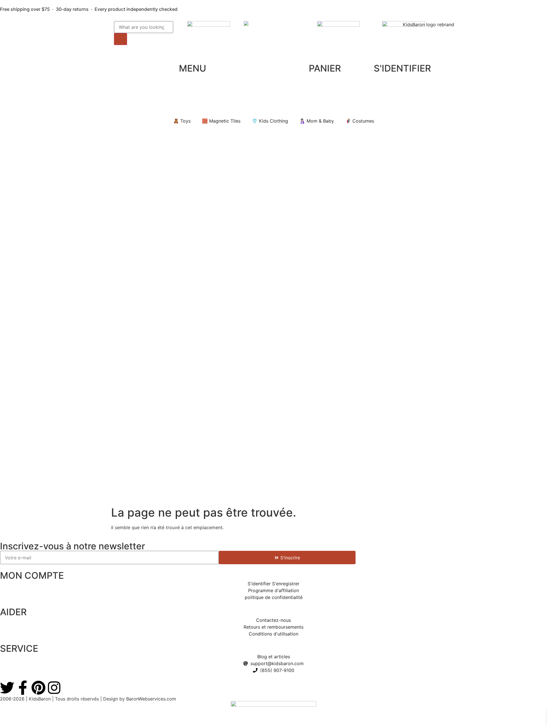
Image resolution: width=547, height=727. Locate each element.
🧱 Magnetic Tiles (221, 121)
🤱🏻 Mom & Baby (316, 121)
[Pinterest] (38, 688)
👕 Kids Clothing (270, 121)
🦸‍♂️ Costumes (359, 121)
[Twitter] (7, 688)
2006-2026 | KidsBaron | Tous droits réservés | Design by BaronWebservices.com (88, 699)
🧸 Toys (182, 121)
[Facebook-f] (23, 688)
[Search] (120, 39)
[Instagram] (54, 688)
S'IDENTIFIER (402, 68)
